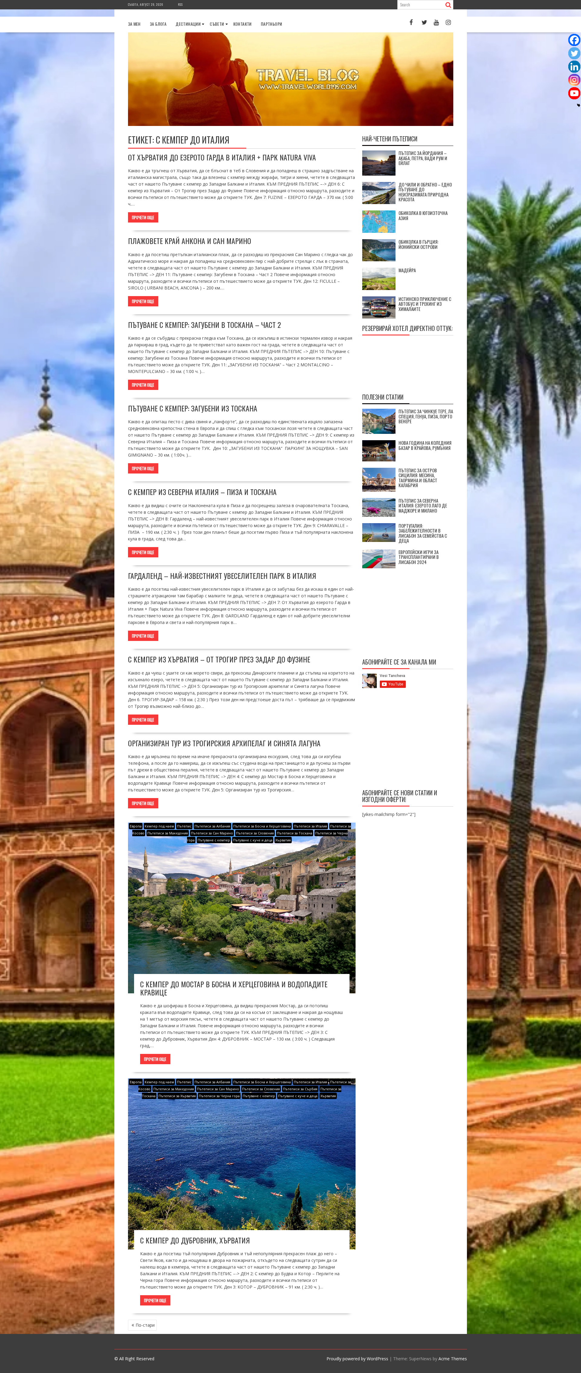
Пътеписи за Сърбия (300, 1089)
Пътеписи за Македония (167, 833)
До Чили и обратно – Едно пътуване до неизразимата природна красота (425, 192)
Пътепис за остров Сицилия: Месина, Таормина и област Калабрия (418, 478)
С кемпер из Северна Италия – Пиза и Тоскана (202, 491)
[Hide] (578, 105)
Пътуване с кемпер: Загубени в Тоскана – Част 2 (204, 324)
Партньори (271, 24)
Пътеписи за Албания (212, 826)
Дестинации (188, 24)
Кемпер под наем (159, 826)
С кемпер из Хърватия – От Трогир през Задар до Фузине (219, 659)
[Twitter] (574, 53)
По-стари (145, 1325)
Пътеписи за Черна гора (219, 1096)
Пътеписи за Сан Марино (212, 833)
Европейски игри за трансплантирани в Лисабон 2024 (419, 557)
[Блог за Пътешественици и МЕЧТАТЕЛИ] (290, 124)
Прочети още (143, 217)
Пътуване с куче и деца (252, 840)
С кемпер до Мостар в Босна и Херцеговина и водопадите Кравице (233, 988)
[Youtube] (574, 93)
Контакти (242, 24)
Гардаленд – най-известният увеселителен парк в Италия (222, 575)
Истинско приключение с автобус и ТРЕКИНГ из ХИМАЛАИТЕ (425, 303)
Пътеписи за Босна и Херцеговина (262, 826)
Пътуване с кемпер (214, 840)
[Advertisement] (407, 739)
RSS (180, 4)
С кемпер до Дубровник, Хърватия (195, 1240)
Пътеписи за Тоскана (294, 833)
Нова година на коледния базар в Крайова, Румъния (425, 445)
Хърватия (283, 840)
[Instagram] (574, 80)
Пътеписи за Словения (255, 833)
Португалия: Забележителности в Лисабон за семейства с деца (423, 533)
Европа (136, 826)
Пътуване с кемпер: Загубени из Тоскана (192, 408)
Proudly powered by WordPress (357, 1358)
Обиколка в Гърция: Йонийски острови (418, 244)
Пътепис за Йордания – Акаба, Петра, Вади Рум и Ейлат (423, 158)
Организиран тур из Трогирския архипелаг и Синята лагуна (224, 743)
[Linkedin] (574, 67)
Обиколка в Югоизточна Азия (423, 215)
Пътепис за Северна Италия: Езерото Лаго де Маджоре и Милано (423, 505)
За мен (134, 24)
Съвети (217, 24)
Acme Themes (452, 1358)
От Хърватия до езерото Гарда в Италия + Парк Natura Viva (222, 157)
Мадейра (407, 270)
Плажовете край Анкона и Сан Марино (189, 240)
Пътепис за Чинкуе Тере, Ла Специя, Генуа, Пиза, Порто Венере (426, 416)
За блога (158, 24)
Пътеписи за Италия (310, 826)
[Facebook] (574, 40)
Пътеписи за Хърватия (177, 1096)
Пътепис (184, 826)
